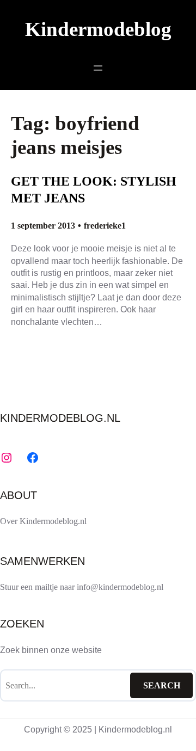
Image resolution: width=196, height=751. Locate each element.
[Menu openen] (98, 68)
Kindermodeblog (98, 29)
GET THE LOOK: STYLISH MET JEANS (93, 190)
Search (161, 685)
